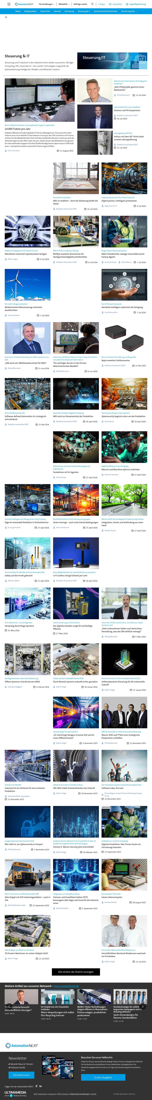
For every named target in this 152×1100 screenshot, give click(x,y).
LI (41, 1086)
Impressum (52, 1094)
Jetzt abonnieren (21, 1075)
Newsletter (117, 4)
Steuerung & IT (84, 11)
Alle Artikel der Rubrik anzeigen (76, 972)
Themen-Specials (128, 11)
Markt (17, 11)
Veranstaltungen (46, 4)
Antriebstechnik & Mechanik (105, 11)
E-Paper (101, 4)
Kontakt (93, 1094)
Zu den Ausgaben (103, 1077)
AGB (35, 1094)
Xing (37, 1086)
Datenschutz (42, 1094)
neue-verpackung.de (66, 986)
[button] (9, 1006)
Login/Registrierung (137, 4)
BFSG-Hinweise (63, 1094)
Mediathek (63, 4)
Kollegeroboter (30, 11)
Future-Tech (45, 11)
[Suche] (92, 4)
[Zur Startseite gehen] (24, 4)
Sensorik (57, 11)
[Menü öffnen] (9, 4)
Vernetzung (69, 11)
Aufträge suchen (80, 4)
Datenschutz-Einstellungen (79, 1094)
